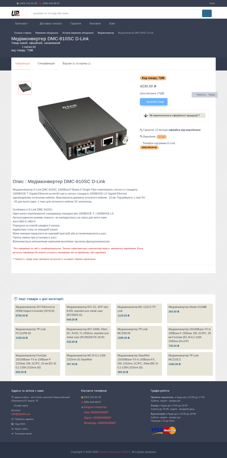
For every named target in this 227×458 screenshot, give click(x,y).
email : (17, 410)
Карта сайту (21, 428)
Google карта (20, 405)
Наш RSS (19, 424)
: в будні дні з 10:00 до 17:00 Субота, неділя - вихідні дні (178, 399)
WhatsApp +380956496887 (99, 423)
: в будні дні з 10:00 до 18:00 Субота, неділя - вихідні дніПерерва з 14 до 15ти (173, 417)
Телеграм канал (22, 433)
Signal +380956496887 (97, 417)
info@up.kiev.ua (20, 414)
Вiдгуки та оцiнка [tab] (77, 63)
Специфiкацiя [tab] (46, 63)
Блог (112, 23)
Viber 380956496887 (96, 412)
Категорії (20, 23)
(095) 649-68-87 (50, 3)
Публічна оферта (24, 419)
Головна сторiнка (22, 33)
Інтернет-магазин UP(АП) (115, 452)
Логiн (212, 3)
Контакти (95, 23)
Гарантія (75, 23)
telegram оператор (94, 407)
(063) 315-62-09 (29, 3)
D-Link (162, 137)
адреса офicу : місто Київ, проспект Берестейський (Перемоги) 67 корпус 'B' (40, 399)
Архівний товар (155, 101)
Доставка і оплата (50, 23)
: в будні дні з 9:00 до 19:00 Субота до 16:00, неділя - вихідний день (173, 407)
